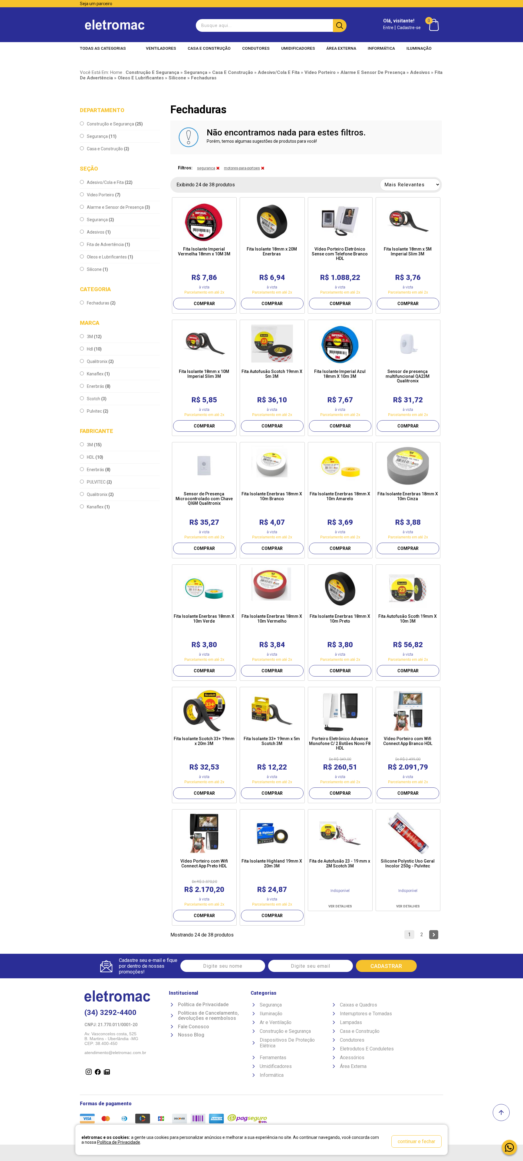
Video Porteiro (103, 194)
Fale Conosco (193, 1027)
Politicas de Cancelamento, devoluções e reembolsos (208, 1015)
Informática (381, 48)
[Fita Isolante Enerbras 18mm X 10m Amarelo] (340, 466)
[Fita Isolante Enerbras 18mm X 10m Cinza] (408, 466)
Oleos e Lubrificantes (110, 256)
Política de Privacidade (203, 1004)
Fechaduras (101, 303)
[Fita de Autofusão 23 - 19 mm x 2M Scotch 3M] (340, 833)
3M (94, 336)
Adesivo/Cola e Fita (110, 182)
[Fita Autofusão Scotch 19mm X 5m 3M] (272, 343)
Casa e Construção (209, 48)
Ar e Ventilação (275, 1022)
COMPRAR (204, 303)
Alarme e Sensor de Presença (118, 207)
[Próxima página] (433, 934)
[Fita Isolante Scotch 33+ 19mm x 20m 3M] (204, 711)
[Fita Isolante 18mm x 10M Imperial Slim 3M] (204, 343)
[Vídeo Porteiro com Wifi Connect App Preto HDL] (204, 833)
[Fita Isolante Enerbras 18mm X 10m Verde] (204, 588)
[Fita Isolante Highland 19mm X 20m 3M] (272, 833)
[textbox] (270, 25)
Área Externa (341, 48)
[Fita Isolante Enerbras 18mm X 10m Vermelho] (272, 588)
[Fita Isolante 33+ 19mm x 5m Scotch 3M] (272, 711)
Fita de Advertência (108, 244)
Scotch (97, 398)
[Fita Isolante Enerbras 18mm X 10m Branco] (272, 466)
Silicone (97, 269)
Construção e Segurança (115, 123)
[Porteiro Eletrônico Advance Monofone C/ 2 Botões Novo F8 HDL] (340, 711)
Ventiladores (161, 48)
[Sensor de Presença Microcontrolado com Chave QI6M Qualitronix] (204, 466)
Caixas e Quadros (358, 1005)
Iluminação (419, 48)
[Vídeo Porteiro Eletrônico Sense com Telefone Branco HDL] (340, 221)
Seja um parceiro (96, 3)
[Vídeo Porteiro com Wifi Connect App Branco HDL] (408, 711)
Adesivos (99, 232)
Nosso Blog (191, 1035)
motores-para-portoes (242, 168)
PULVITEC (99, 482)
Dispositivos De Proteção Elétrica (287, 1043)
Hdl (94, 349)
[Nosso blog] (106, 1072)
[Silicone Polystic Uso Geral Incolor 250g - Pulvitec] (408, 833)
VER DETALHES (340, 906)
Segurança (102, 136)
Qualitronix (100, 361)
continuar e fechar (416, 1141)
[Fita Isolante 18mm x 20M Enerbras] (272, 221)
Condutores (256, 48)
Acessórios (352, 1057)
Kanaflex (98, 373)
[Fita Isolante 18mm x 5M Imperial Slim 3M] (408, 221)
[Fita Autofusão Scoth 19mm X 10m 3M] (408, 588)
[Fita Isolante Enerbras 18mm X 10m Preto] (340, 588)
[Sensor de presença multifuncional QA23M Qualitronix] (408, 343)
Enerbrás (98, 386)
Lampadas (351, 1022)
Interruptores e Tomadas (366, 1013)
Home (116, 72)
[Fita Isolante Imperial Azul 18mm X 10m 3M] (340, 343)
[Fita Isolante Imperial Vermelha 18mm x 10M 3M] (204, 221)
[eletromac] (115, 24)
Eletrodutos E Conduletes (367, 1049)
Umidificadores (298, 48)
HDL (95, 457)
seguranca (206, 168)
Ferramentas (273, 1057)
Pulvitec (97, 411)
